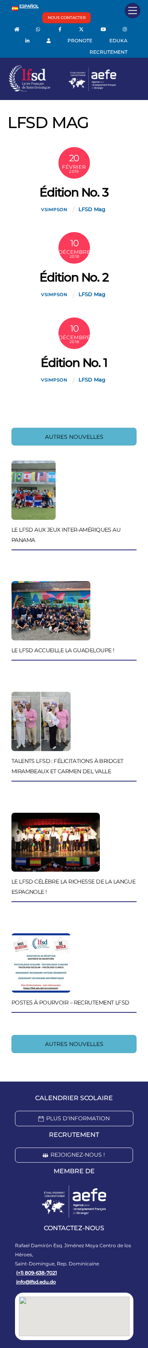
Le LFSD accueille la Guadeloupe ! (62, 650)
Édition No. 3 (73, 192)
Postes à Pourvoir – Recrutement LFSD (70, 1002)
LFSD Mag (92, 209)
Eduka (118, 40)
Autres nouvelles (74, 436)
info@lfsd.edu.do (36, 1282)
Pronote (79, 40)
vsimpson (54, 209)
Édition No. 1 (74, 362)
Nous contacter (67, 17)
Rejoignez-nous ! (78, 1154)
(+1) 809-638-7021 (36, 1273)
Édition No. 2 (73, 277)
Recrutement (108, 52)
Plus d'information (78, 1118)
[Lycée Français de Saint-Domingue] (62, 89)
